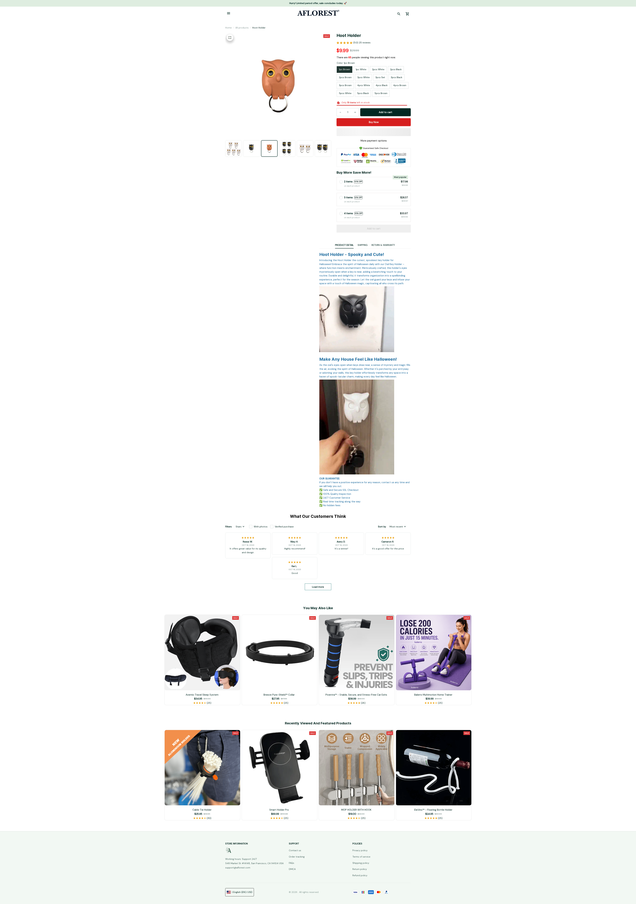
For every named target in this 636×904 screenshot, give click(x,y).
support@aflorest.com (237, 867)
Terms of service (361, 856)
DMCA (292, 869)
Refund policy (359, 875)
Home (228, 27)
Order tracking (297, 856)
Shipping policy (360, 862)
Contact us (295, 850)
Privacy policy (360, 850)
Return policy (359, 869)
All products (242, 27)
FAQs (291, 862)
